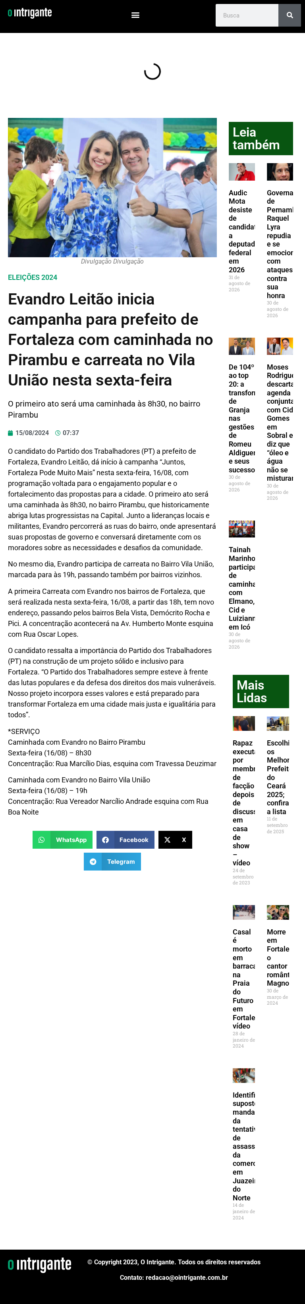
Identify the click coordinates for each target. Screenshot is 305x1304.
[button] (135, 14)
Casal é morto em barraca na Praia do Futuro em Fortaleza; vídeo (249, 979)
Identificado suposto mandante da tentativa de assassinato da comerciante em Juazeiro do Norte (253, 1146)
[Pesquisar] (289, 15)
